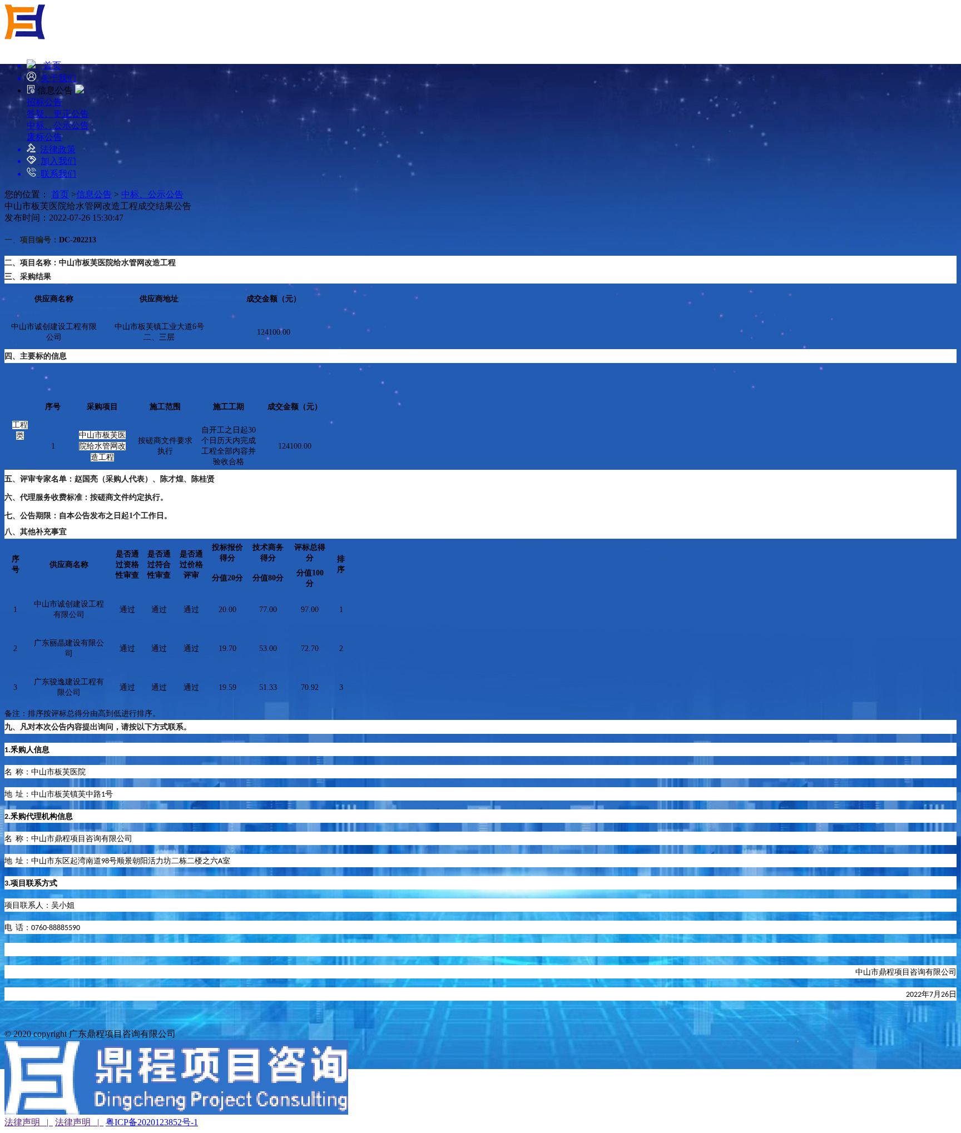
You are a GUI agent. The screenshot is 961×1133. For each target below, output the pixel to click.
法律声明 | (28, 1122)
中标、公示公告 (152, 194)
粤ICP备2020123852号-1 (152, 1122)
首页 (60, 194)
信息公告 (94, 194)
